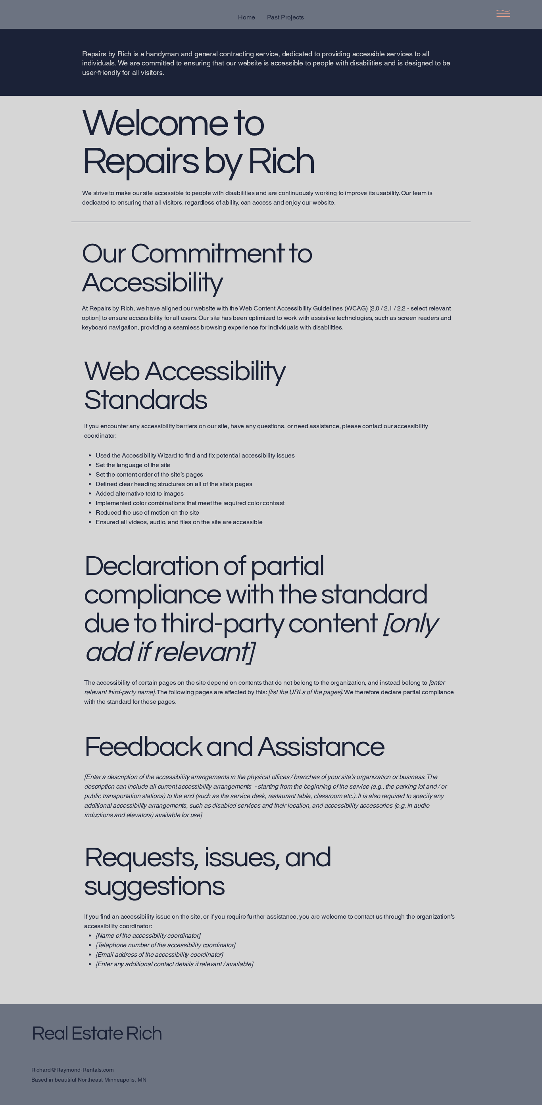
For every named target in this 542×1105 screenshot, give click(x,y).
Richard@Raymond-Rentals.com (72, 1070)
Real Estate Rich (97, 1034)
